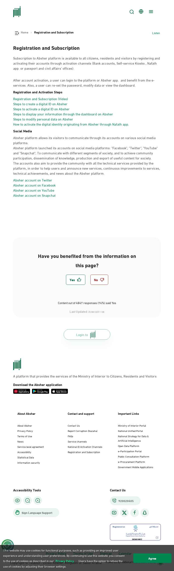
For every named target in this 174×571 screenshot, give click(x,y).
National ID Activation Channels (85, 446)
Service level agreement (30, 446)
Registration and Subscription (84, 451)
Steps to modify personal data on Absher (43, 119)
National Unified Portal (130, 430)
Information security (28, 462)
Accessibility (24, 451)
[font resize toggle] (27, 500)
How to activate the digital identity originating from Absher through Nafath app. (71, 124)
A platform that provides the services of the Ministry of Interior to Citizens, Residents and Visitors (85, 376)
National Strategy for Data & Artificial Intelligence (133, 438)
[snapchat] (144, 512)
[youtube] (114, 512)
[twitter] (124, 512)
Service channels (77, 441)
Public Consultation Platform (133, 456)
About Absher (24, 425)
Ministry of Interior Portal (132, 425)
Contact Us (74, 425)
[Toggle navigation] (150, 12)
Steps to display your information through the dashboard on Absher (63, 114)
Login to (82, 334)
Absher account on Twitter (32, 180)
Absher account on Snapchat (34, 195)
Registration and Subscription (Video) (40, 98)
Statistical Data (25, 457)
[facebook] (134, 512)
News (20, 441)
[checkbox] (75, 280)
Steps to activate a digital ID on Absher (41, 109)
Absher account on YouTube (33, 190)
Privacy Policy (25, 430)
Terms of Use (24, 436)
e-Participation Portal (130, 451)
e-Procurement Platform (131, 461)
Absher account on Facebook (34, 185)
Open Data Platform (128, 445)
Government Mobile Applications (135, 467)
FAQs (70, 436)
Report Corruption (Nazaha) (82, 430)
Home (24, 32)
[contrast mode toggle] (17, 500)
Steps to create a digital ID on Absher (40, 104)
